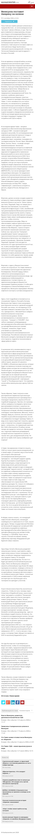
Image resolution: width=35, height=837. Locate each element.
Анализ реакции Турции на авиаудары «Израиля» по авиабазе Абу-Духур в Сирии (17, 819)
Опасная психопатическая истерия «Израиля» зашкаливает (14, 802)
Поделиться (9, 21)
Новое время (14, 696)
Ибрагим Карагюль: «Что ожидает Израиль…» (14, 774)
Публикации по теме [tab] (10, 711)
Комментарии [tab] (25, 711)
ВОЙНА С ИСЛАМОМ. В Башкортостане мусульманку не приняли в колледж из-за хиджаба (16, 793)
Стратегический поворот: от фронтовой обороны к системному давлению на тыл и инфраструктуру (17, 764)
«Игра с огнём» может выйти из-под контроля (15, 811)
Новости (5, 757)
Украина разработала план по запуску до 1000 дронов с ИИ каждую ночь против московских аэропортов (16, 783)
